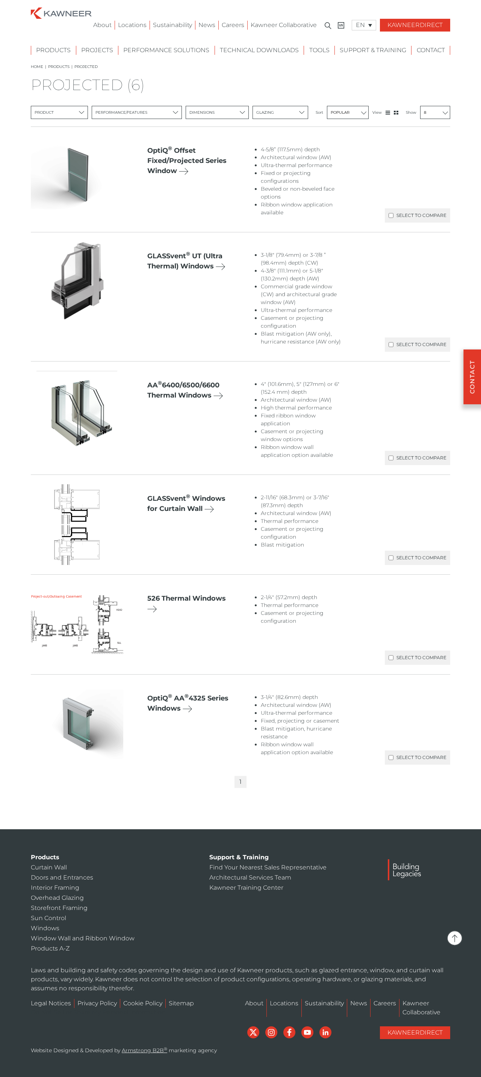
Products (53, 50)
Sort (319, 112)
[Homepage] (61, 12)
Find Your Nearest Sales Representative (268, 867)
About (102, 25)
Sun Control (48, 918)
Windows (45, 928)
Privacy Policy (97, 1003)
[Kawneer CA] (341, 25)
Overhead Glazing (57, 897)
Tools (319, 50)
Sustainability (172, 25)
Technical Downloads (259, 50)
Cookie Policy (142, 1003)
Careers (233, 25)
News (206, 25)
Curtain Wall (49, 867)
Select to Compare (421, 215)
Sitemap (181, 1003)
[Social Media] (254, 1031)
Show (411, 112)
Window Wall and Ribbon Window (83, 938)
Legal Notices (51, 1003)
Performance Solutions (166, 50)
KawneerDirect (415, 25)
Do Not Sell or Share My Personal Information (98, 1012)
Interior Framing (55, 887)
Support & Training (373, 50)
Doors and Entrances (62, 877)
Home (37, 66)
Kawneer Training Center (246, 887)
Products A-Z (50, 948)
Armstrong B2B (144, 1050)
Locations (132, 25)
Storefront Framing (59, 907)
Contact (431, 50)
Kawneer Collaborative (284, 25)
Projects (97, 50)
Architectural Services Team (250, 877)
